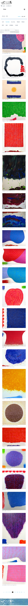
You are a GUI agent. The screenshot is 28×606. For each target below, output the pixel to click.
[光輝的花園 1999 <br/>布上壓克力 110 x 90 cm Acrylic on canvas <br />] (14, 137)
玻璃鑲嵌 (11, 25)
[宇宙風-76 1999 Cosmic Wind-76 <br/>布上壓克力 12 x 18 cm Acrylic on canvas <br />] (14, 219)
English (3, 5)
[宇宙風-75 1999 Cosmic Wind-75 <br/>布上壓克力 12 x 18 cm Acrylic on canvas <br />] (14, 201)
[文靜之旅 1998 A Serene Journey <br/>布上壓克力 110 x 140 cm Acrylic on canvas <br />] (14, 554)
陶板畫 (18, 21)
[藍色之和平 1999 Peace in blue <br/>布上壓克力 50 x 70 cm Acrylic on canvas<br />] (14, 357)
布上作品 (7, 21)
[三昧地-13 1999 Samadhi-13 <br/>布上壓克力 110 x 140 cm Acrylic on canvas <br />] (14, 437)
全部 (3, 21)
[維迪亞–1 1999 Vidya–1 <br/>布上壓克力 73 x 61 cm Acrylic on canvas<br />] (14, 383)
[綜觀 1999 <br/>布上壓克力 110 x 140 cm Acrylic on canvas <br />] (14, 338)
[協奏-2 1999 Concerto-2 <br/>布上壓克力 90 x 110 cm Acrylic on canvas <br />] (14, 256)
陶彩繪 (23, 21)
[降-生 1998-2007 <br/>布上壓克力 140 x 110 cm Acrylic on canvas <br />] (14, 528)
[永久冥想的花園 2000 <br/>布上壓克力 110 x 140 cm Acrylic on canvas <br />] (14, 43)
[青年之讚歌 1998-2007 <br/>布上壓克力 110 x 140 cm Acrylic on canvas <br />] (14, 501)
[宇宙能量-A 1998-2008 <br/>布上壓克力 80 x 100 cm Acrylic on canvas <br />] (14, 458)
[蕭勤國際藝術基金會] (6, 2)
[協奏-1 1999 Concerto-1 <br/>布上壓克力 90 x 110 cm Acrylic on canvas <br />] (14, 238)
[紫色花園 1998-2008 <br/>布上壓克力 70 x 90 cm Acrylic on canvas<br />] (14, 480)
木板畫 (16, 25)
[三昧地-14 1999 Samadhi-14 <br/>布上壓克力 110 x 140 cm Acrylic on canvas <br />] (14, 111)
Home (19, 16)
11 (19, 592)
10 (17, 592)
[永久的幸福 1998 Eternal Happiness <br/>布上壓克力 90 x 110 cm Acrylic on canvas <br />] (14, 574)
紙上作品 (13, 21)
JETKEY (10, 603)
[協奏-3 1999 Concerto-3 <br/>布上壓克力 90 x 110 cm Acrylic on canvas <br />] (14, 275)
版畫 (7, 25)
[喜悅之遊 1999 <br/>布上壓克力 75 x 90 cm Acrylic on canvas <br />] (14, 295)
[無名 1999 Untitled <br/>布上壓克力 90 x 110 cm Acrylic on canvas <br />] (14, 318)
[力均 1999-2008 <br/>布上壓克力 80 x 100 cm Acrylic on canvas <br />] (14, 89)
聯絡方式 (9, 5)
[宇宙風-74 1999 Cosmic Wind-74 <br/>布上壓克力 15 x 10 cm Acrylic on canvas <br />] (14, 172)
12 (21, 592)
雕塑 (3, 25)
